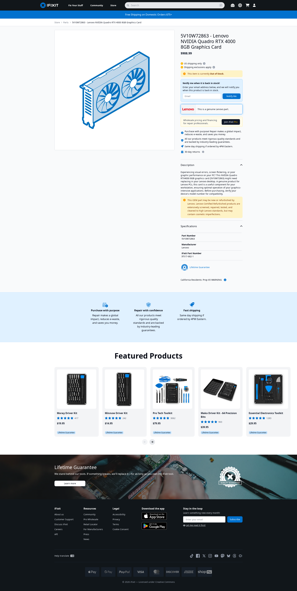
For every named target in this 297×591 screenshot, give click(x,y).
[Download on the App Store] (154, 516)
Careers (58, 529)
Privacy (116, 519)
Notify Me (231, 96)
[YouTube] (216, 556)
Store (57, 22)
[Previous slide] (145, 442)
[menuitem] (76, 5)
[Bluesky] (228, 556)
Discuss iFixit (61, 524)
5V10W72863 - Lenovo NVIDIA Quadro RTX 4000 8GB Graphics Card (106, 22)
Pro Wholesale (91, 519)
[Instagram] (210, 556)
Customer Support (63, 519)
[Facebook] (198, 556)
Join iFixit (230, 121)
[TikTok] (192, 556)
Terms (116, 524)
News (86, 539)
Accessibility (119, 514)
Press (86, 534)
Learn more (70, 483)
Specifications (189, 226)
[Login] (254, 5)
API (56, 534)
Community (89, 514)
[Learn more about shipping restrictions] (204, 63)
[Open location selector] (240, 5)
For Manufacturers (93, 529)
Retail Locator (91, 524)
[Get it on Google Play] (154, 526)
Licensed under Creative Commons (157, 581)
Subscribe (235, 519)
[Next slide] (152, 442)
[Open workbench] (233, 5)
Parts (66, 22)
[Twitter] (204, 556)
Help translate (61, 555)
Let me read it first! (196, 525)
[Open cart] (247, 5)
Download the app (153, 508)
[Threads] (234, 556)
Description (187, 165)
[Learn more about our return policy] (203, 151)
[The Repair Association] (241, 556)
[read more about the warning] (225, 279)
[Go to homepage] (50, 5)
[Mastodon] (222, 556)
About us (59, 514)
